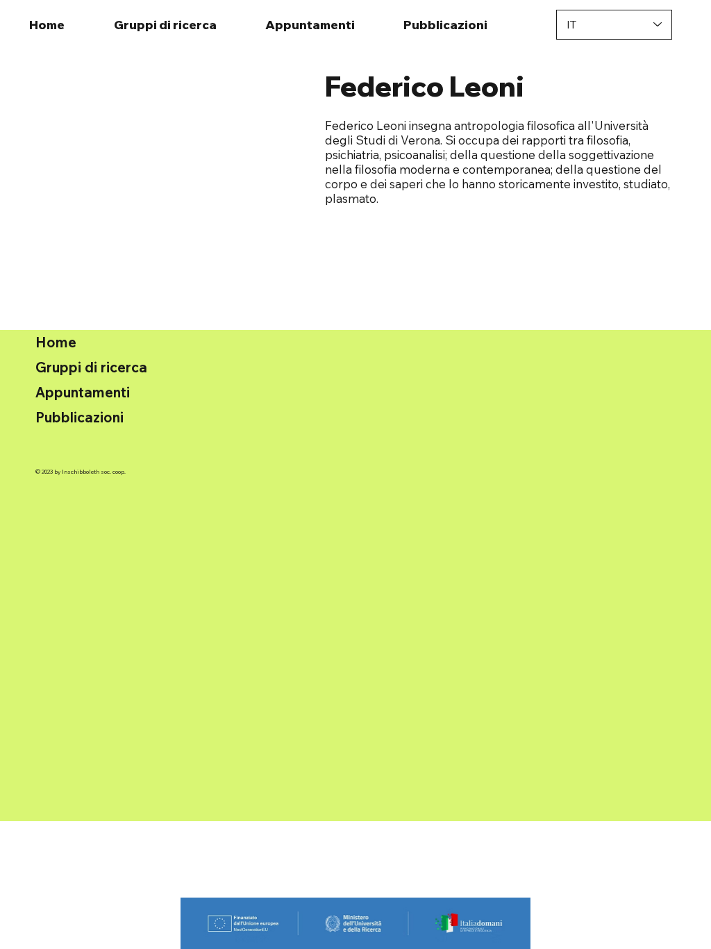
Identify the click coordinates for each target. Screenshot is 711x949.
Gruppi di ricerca (91, 367)
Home (55, 342)
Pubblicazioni (79, 417)
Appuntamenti (82, 392)
